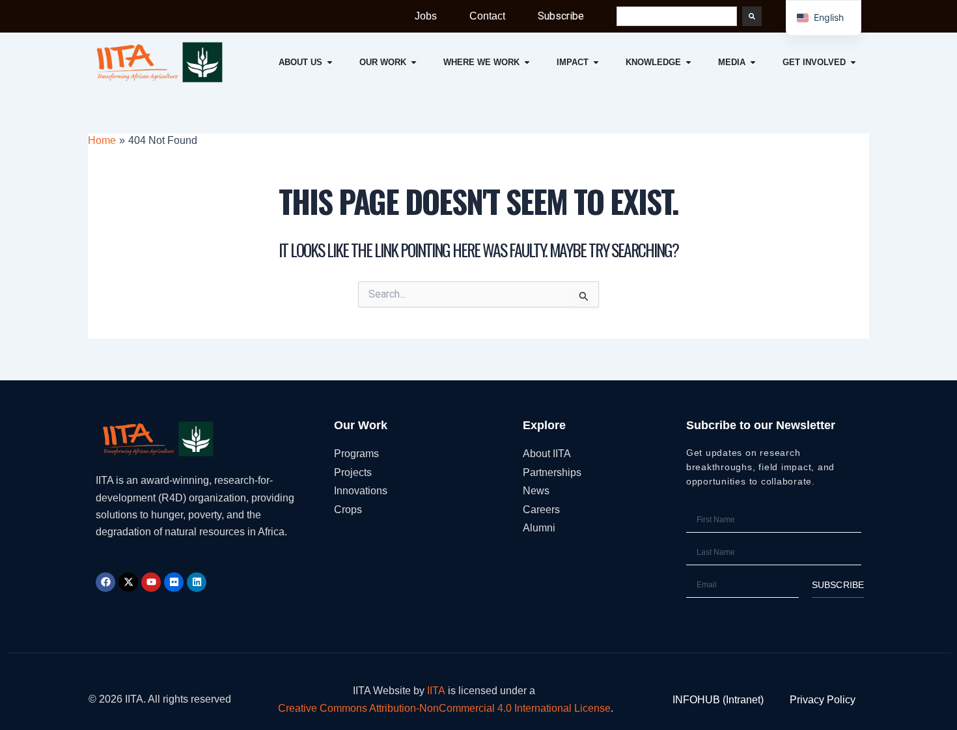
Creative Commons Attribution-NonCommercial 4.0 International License (444, 708)
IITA (436, 690)
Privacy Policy (822, 699)
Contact (487, 15)
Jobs (426, 15)
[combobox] (677, 16)
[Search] (752, 16)
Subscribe (561, 16)
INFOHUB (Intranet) (718, 699)
